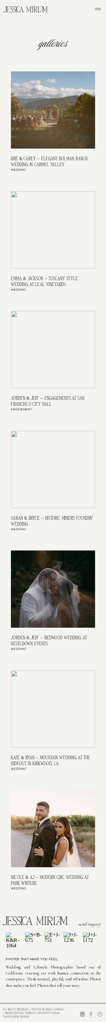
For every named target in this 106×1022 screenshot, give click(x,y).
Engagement (21, 409)
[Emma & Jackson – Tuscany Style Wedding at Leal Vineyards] (53, 229)
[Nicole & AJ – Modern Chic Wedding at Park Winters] (53, 828)
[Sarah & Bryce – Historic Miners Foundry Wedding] (53, 469)
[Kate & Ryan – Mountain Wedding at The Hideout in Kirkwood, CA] (53, 709)
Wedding (18, 170)
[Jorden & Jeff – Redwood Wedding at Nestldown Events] (53, 589)
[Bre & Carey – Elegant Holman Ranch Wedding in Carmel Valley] (53, 110)
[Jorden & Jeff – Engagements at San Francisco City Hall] (53, 349)
